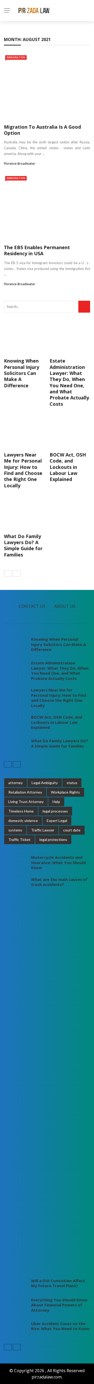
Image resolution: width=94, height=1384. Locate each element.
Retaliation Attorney (25, 792)
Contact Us (32, 606)
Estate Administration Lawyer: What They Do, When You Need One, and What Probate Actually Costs (69, 382)
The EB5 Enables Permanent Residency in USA (37, 250)
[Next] (17, 573)
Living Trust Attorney (26, 801)
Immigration (16, 57)
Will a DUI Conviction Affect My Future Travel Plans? (58, 1283)
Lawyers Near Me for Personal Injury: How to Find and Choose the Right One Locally (23, 470)
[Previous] (8, 573)
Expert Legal (57, 820)
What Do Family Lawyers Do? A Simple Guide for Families (23, 545)
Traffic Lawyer (42, 830)
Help (56, 801)
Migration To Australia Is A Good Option (42, 130)
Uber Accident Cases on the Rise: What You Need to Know (60, 1326)
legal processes (55, 811)
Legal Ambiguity (45, 782)
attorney (15, 782)
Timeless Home (21, 811)
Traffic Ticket (19, 839)
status (72, 782)
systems (15, 830)
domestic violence (23, 820)
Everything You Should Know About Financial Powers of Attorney (59, 1305)
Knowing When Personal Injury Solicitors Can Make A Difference (21, 373)
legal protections (53, 839)
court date (71, 830)
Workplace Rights (65, 792)
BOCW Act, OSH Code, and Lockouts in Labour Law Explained (68, 467)
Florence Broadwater (19, 163)
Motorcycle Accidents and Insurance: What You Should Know (58, 862)
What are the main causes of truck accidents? (59, 882)
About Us (64, 606)
